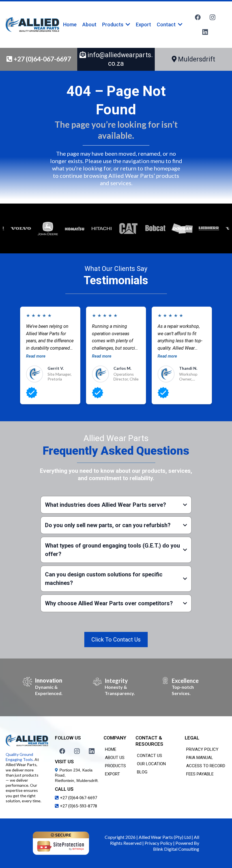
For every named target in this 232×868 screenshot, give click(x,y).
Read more (36, 356)
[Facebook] (197, 17)
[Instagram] (212, 17)
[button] (127, 24)
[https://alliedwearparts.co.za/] (32, 24)
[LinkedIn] (205, 32)
